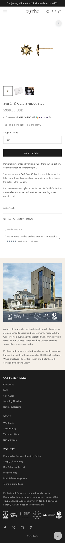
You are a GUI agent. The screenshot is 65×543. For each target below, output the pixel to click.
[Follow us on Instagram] (22, 527)
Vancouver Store (11, 434)
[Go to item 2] (18, 91)
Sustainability (9, 428)
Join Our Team (10, 439)
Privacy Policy (10, 472)
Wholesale (8, 423)
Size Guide (8, 395)
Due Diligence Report (14, 467)
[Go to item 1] (8, 91)
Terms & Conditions (13, 484)
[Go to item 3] (29, 91)
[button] (32, 117)
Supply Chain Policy (13, 461)
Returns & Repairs (12, 406)
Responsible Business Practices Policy (22, 456)
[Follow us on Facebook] (5, 527)
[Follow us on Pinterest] (31, 527)
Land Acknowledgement (15, 478)
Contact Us (8, 384)
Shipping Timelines (12, 401)
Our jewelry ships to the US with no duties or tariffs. (32, 3)
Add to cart (32, 152)
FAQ (5, 390)
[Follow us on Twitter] (13, 527)
